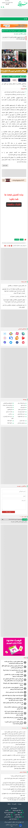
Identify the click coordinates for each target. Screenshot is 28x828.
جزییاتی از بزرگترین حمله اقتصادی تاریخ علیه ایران (14, 92)
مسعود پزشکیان (18, 817)
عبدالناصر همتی (7, 817)
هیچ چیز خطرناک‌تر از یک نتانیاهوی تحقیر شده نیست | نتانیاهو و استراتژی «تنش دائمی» (14, 790)
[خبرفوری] (20, 4)
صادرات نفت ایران (13, 819)
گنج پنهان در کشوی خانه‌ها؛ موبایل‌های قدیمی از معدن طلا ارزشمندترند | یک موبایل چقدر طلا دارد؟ (14, 799)
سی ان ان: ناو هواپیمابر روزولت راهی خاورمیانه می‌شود (13, 684)
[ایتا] (17, 339)
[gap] (5, 344)
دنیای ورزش (22, 407)
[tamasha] (23, 339)
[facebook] (5, 246)
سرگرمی (6, 810)
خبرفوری (9, 822)
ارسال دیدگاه (8, 512)
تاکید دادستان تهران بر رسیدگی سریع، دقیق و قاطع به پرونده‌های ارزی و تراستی (12, 666)
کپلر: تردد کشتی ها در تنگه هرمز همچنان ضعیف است (13, 703)
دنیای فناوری (9, 409)
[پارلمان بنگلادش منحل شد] (11, 246)
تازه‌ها (25, 658)
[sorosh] (11, 339)
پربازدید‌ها (24, 728)
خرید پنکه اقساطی (21, 414)
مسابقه (9, 804)
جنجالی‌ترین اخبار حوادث (7, 405)
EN (6, 4)
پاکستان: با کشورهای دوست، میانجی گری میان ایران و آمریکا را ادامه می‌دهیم (13, 688)
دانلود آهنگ (9, 420)
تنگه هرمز (8, 814)
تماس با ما (14, 804)
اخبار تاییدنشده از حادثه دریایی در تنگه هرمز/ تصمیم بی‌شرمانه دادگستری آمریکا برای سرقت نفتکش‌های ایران (13, 739)
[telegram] (5, 335)
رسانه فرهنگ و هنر (21, 403)
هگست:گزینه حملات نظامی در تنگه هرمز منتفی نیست (14, 759)
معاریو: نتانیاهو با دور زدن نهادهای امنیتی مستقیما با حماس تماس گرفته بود (14, 699)
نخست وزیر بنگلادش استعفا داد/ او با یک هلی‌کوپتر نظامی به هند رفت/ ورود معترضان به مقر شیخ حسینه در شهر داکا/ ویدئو (13, 291)
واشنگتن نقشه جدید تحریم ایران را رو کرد (14, 692)
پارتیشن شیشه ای (21, 423)
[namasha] (23, 344)
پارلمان (21, 239)
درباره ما (20, 804)
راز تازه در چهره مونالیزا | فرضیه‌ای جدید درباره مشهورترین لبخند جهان (13, 794)
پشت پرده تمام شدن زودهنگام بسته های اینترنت (15, 94)
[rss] (3, 7)
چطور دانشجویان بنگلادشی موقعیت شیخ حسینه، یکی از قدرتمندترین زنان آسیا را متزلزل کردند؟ (14, 301)
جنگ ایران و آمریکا (17, 810)
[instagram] (5, 339)
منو (25, 19)
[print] (23, 77)
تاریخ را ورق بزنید (21, 411)
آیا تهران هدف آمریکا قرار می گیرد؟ (18, 776)
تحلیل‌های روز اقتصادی (7, 403)
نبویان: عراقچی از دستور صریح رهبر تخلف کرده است (14, 762)
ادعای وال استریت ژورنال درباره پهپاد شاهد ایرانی (12, 695)
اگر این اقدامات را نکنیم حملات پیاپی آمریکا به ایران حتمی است (14, 779)
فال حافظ (20, 812)
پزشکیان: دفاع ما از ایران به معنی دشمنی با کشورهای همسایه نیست (14, 722)
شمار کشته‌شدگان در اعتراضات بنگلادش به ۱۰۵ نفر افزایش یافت (14, 306)
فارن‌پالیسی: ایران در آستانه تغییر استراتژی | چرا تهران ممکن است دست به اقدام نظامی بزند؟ (13, 679)
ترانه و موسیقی (9, 407)
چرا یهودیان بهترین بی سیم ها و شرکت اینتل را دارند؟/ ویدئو (13, 718)
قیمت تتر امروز (9, 411)
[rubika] (11, 335)
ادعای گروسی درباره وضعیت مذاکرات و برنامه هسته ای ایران (13, 708)
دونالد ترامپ (17, 814)
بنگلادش (16, 239)
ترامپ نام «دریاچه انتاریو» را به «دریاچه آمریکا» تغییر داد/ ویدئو (13, 671)
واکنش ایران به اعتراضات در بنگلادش (16, 286)
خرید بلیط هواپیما (21, 416)
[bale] (23, 335)
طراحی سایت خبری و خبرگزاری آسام (12, 825)
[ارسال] (20, 77)
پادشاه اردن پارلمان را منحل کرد (17, 296)
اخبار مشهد (23, 405)
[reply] (3, 519)
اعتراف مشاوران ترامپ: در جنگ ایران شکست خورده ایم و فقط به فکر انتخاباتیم (13, 662)
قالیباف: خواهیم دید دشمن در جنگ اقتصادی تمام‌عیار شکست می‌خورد (13, 675)
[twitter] (9, 246)
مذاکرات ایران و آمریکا (8, 812)
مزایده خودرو (22, 420)
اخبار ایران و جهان (21, 409)
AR (8, 4)
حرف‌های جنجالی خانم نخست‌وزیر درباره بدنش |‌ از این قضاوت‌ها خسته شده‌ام (14, 743)
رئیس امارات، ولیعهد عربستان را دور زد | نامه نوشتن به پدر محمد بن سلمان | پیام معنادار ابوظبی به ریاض (14, 713)
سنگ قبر (10, 414)
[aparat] (17, 335)
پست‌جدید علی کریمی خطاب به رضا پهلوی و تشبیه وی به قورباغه (13, 756)
